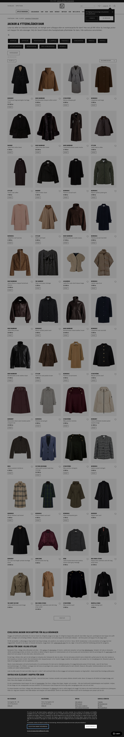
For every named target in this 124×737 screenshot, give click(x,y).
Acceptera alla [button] (91, 726)
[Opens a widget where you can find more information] (116, 734)
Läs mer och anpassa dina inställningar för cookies (38, 731)
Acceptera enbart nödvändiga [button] (38, 726)
